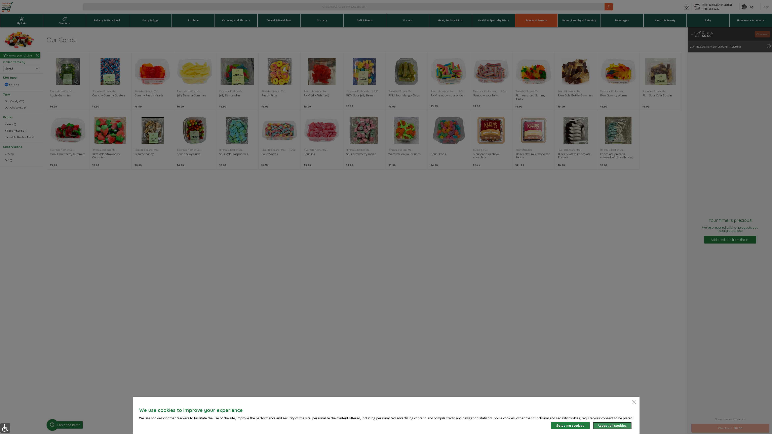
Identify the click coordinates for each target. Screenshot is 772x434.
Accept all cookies (612, 426)
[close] (634, 402)
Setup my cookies (570, 426)
